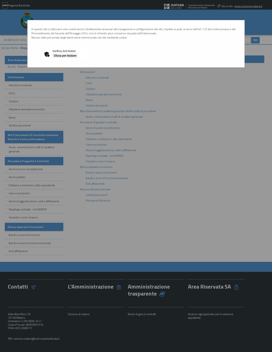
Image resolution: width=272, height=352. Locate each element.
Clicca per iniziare (65, 55)
